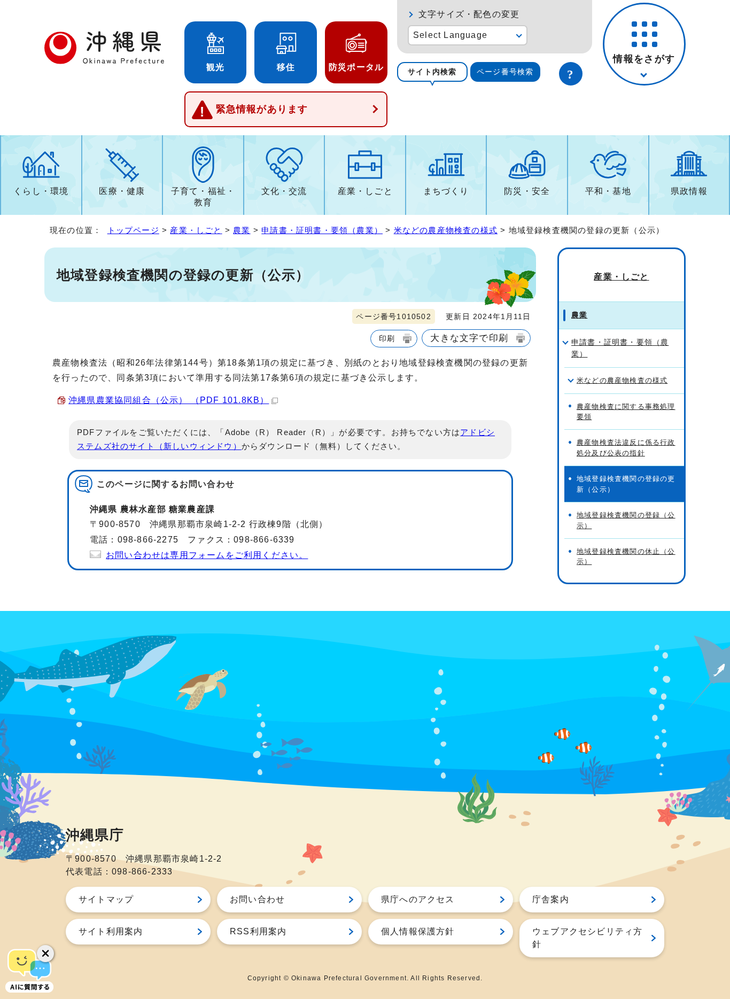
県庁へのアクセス (418, 899)
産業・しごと (365, 191)
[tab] (432, 72)
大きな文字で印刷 (469, 337)
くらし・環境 (40, 191)
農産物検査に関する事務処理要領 (626, 411)
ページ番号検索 (505, 71)
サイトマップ (106, 899)
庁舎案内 (550, 899)
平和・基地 (608, 191)
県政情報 (689, 191)
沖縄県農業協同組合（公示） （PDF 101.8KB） (168, 400)
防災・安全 (527, 191)
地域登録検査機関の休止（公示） (626, 556)
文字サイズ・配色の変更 (468, 14)
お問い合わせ (257, 899)
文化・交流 (284, 191)
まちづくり (446, 191)
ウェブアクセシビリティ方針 (587, 938)
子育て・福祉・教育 (203, 197)
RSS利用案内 (258, 931)
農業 (241, 230)
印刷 (387, 338)
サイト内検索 (432, 71)
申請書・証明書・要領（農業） (322, 230)
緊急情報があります (262, 109)
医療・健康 (122, 191)
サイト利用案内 (111, 931)
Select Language (450, 35)
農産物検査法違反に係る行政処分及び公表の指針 (626, 447)
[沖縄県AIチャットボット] (29, 970)
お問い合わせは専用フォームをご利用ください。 (207, 555)
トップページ (133, 230)
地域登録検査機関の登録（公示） (626, 520)
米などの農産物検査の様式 (446, 230)
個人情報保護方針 (418, 931)
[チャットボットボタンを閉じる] (45, 953)
